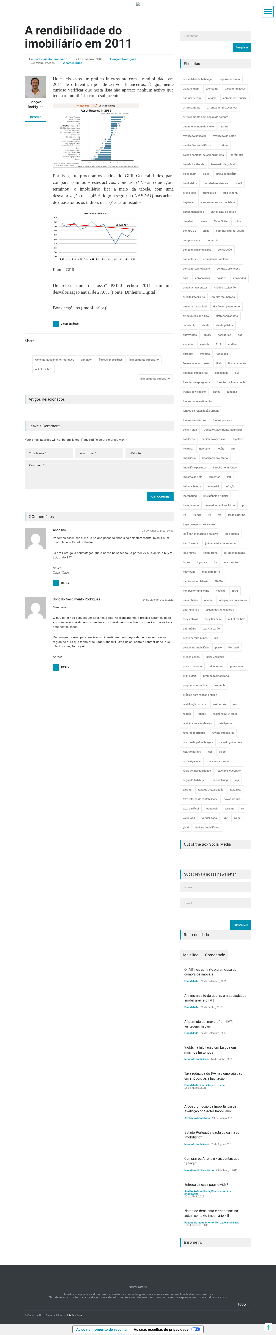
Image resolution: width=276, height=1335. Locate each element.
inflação (230, 486)
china (206, 230)
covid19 (221, 278)
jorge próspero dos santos (199, 524)
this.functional (75, 1315)
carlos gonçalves (193, 211)
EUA (218, 344)
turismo (229, 808)
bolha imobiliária (226, 173)
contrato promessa (228, 268)
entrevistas (190, 334)
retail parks (225, 723)
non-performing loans (196, 590)
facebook (222, 353)
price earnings (215, 657)
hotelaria (204, 448)
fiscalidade (221, 372)
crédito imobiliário (194, 297)
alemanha (212, 88)
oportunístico (191, 609)
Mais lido (190, 955)
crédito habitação (225, 287)
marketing (189, 571)
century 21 (189, 230)
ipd (243, 505)
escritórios (224, 334)
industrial (213, 486)
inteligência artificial (215, 496)
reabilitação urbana (195, 704)
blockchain (189, 173)
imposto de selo (192, 477)
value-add (189, 818)
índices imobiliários (111, 359)
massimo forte (211, 571)
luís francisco (232, 562)
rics (210, 751)
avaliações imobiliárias (197, 145)
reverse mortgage (194, 732)
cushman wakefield (195, 306)
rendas (202, 713)
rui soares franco (218, 761)
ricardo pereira (192, 751)
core (185, 278)
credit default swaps (195, 287)
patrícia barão (211, 628)
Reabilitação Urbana (212, 1085)
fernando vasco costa (196, 363)
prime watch (237, 666)
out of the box (43, 369)
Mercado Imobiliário (196, 1059)
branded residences (216, 183)
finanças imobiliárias (195, 372)
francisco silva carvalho (231, 382)
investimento (191, 505)
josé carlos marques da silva (200, 533)
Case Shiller (221, 221)
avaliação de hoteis (225, 136)
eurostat (188, 353)
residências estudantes (197, 723)
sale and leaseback (229, 770)
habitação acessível (214, 439)
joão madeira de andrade (220, 543)
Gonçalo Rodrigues (123, 59)
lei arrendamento (234, 552)
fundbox (232, 391)
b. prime (223, 145)
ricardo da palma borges (198, 742)
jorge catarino (236, 514)
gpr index (86, 359)
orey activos (190, 619)
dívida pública (224, 325)
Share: (30, 341)
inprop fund (190, 496)
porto (218, 647)
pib (216, 638)
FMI (237, 372)
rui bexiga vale (192, 761)
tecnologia (211, 808)
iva (219, 514)
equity (207, 334)
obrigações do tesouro (233, 600)
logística (202, 562)
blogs (206, 173)
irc (184, 514)
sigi (236, 780)
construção (225, 249)
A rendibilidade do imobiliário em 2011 (78, 36)
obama (208, 600)
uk (242, 808)
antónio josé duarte (235, 98)
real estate (219, 704)
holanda (188, 448)
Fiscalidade (191, 981)
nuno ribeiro (190, 600)
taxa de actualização (210, 789)
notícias (221, 590)
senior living (220, 780)
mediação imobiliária (195, 581)
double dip (189, 325)
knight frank (210, 552)
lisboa (186, 562)
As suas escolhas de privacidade (161, 1329)
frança (216, 391)
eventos (205, 353)
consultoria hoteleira (216, 259)
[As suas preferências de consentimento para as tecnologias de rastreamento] (268, 1327)
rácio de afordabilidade (197, 770)
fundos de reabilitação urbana (201, 410)
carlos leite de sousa (223, 211)
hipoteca (238, 439)
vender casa (209, 818)
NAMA (219, 581)
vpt (225, 818)
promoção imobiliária (216, 676)
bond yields (190, 183)
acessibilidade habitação (198, 79)
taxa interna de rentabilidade (200, 799)
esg (240, 334)
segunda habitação (194, 780)
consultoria (190, 259)
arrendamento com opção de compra (205, 117)
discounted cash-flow (196, 316)
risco (222, 751)
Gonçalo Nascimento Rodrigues (54, 359)
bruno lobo (189, 192)
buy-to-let (188, 202)
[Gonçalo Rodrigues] (35, 87)
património (189, 628)
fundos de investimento (197, 401)
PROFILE (35, 117)
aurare (224, 126)
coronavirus (202, 278)
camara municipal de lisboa (218, 202)
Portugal (233, 647)
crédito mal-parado (223, 297)
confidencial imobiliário (197, 249)
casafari (188, 221)
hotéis (220, 448)
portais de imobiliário (196, 647)
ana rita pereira (192, 98)
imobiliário (189, 458)
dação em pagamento (226, 306)
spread (187, 789)
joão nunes (189, 552)
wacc (237, 818)
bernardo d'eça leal (223, 164)
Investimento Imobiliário (50, 59)
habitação (189, 439)
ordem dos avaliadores (220, 609)
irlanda (197, 514)
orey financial (213, 619)
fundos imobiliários (194, 420)
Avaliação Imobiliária (197, 1118)
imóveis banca (192, 486)
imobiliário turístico (225, 467)
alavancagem (191, 88)
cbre (238, 221)
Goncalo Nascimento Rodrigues (76, 599)
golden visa (190, 429)
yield (186, 827)
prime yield (189, 676)
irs (209, 514)
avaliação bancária (194, 136)
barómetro (237, 155)
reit (235, 704)
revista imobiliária (223, 732)
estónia (204, 344)
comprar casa (191, 240)
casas (203, 221)
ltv (215, 562)
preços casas (191, 657)
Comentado (215, 955)
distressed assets (227, 316)
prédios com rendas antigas (200, 694)
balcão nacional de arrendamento (203, 155)
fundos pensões (222, 420)
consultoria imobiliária (196, 268)
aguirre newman (230, 79)
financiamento (237, 363)
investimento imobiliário (144, 359)
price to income (192, 666)
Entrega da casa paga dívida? (206, 1185)
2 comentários (72, 63)
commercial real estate (230, 230)
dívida (205, 325)
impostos (214, 477)
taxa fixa (235, 789)
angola (212, 98)
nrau (235, 590)
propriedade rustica (195, 685)
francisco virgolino (194, 391)
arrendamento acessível (222, 107)
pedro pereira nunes (195, 638)
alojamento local (235, 88)
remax (187, 713)
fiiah (218, 363)
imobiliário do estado (215, 458)
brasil (238, 183)
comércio (212, 240)
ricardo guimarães (231, 742)
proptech (219, 685)
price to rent (216, 666)
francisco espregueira (196, 382)
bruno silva (209, 192)
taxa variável (191, 808)
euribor (232, 344)
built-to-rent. (230, 192)
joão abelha (232, 533)
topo (242, 1304)
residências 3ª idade (225, 713)
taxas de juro (232, 799)
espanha (188, 344)
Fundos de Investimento (199, 1222)
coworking (239, 278)
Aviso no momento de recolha (101, 1329)
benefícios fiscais (193, 164)
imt (229, 477)
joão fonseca (191, 543)
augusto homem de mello (198, 126)
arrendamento (191, 107)
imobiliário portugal (194, 467)
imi (233, 448)
